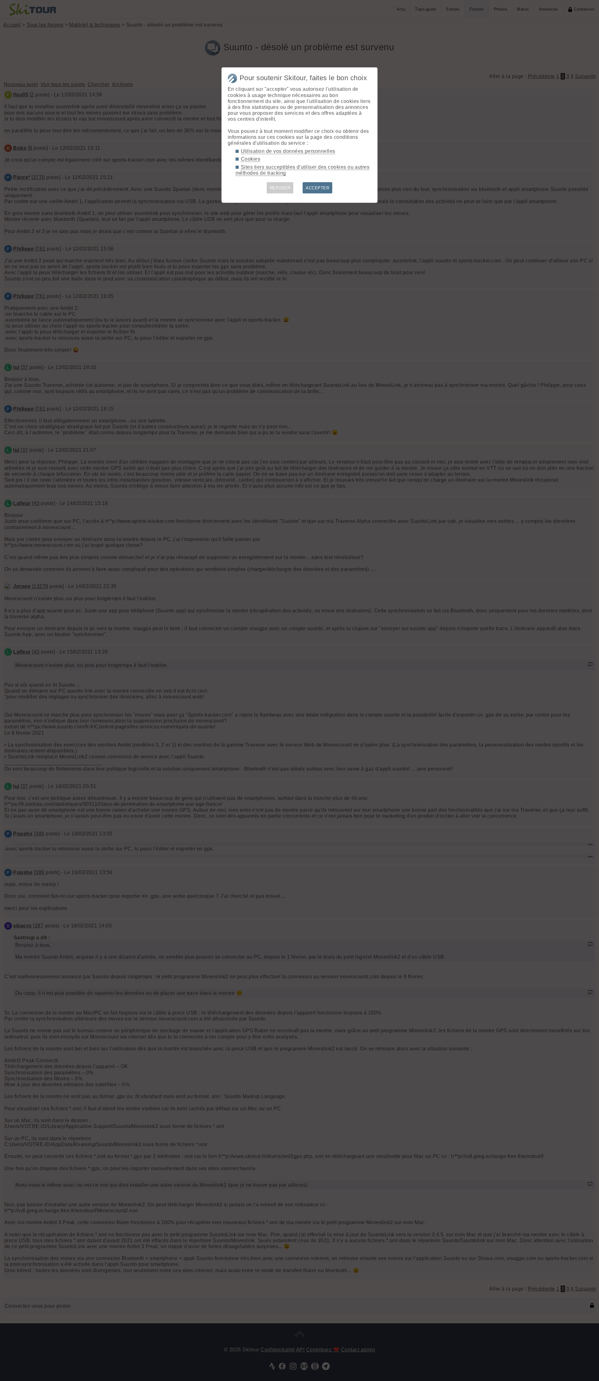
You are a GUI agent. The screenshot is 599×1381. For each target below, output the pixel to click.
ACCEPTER (317, 188)
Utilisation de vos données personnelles (288, 151)
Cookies (250, 159)
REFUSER (280, 188)
